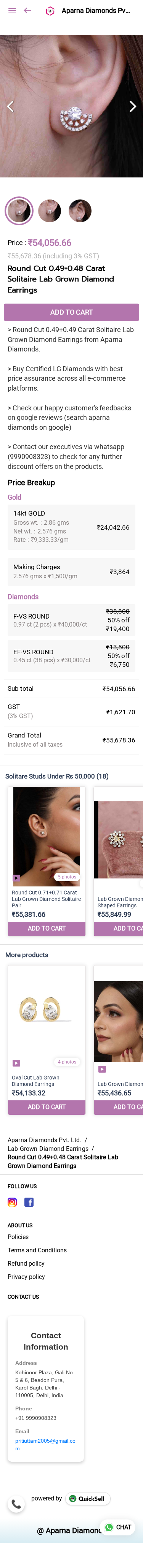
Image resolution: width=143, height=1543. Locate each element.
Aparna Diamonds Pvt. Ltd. (97, 10)
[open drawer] (12, 10)
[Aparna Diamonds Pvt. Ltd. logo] (50, 10)
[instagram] (12, 1202)
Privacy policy (26, 1276)
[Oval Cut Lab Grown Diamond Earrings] (47, 1040)
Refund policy (26, 1263)
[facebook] (29, 1202)
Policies (18, 1237)
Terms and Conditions (37, 1250)
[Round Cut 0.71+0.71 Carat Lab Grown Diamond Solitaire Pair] (47, 861)
